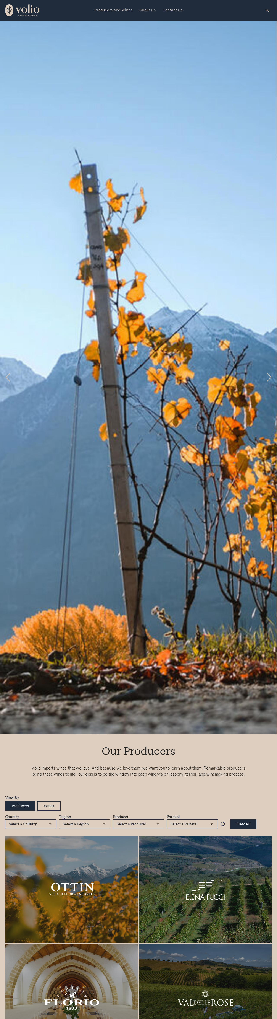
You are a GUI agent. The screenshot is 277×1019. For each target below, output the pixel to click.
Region (65, 817)
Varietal (173, 817)
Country (12, 817)
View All (243, 824)
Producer (121, 817)
